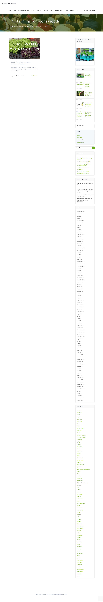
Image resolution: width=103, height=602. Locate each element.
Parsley (78, 512)
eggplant (79, 444)
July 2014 (79, 268)
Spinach (78, 558)
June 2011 (79, 318)
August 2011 (80, 314)
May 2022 (79, 218)
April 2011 (79, 320)
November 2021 (80, 220)
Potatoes (79, 530)
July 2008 (79, 391)
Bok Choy (79, 430)
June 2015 (79, 254)
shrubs (78, 555)
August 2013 (80, 282)
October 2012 (80, 289)
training (78, 567)
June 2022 (79, 216)
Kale (78, 487)
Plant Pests (79, 523)
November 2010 (80, 332)
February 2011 (80, 325)
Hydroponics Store (89, 10)
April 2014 (79, 273)
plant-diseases (80, 526)
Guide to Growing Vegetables (83, 469)
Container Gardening (81, 435)
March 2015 (79, 259)
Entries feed (79, 137)
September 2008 (80, 389)
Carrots (78, 432)
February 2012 (80, 300)
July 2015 (79, 252)
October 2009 (80, 361)
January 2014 (80, 275)
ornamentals (80, 508)
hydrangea (79, 478)
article (78, 414)
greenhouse (79, 467)
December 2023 (80, 211)
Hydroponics (80, 480)
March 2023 (79, 214)
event (78, 448)
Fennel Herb (79, 451)
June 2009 (79, 370)
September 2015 (80, 248)
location (79, 492)
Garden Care (80, 457)
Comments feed (80, 140)
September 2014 (80, 266)
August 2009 (80, 366)
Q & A (79, 10)
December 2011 (80, 304)
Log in (78, 135)
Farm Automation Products (21, 10)
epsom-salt (79, 446)
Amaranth (79, 412)
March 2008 (79, 395)
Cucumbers (79, 439)
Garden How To (80, 460)
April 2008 (79, 393)
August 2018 (80, 241)
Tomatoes (79, 564)
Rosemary (79, 542)
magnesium (79, 494)
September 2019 (80, 234)
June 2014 (79, 270)
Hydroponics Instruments (82, 482)
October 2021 (80, 223)
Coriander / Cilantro (81, 437)
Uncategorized (80, 569)
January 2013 (80, 286)
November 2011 (80, 307)
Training (39, 10)
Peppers (79, 514)
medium (79, 496)
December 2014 (80, 261)
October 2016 (80, 243)
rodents (78, 539)
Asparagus (79, 419)
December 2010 (80, 329)
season (78, 544)
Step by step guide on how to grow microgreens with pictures (85, 191)
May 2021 (79, 227)
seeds (78, 551)
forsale (78, 455)
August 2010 (80, 339)
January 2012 (80, 302)
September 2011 (80, 311)
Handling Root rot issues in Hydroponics (88, 104)
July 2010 (79, 341)
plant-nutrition (80, 528)
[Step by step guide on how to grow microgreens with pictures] (24, 48)
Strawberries (80, 560)
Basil (78, 423)
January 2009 (80, 379)
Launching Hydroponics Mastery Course (89, 75)
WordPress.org (80, 142)
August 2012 (80, 291)
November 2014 (80, 264)
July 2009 (79, 368)
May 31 (22, 76)
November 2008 (80, 384)
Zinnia (78, 576)
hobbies (79, 476)
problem (79, 532)
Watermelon (80, 571)
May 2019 (79, 236)
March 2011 (79, 323)
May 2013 (79, 284)
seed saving (79, 546)
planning (79, 521)
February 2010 (80, 352)
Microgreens (80, 498)
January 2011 (80, 327)
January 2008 (80, 400)
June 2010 (79, 343)
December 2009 (80, 357)
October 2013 (80, 277)
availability (79, 421)
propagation (79, 535)
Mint (78, 501)
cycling (78, 442)
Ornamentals (70, 10)
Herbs (78, 473)
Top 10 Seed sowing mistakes (88, 84)
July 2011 (79, 316)
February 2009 (80, 377)
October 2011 (80, 309)
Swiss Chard (79, 562)
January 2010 (80, 354)
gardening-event (80, 464)
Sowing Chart (48, 10)
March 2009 (79, 375)
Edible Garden (58, 10)
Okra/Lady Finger (81, 503)
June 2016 (79, 245)
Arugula (78, 417)
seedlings (79, 548)
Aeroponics (79, 410)
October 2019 (80, 232)
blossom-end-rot (81, 428)
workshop (79, 573)
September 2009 (80, 364)
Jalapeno (79, 485)
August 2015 (80, 250)
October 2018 (80, 239)
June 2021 (79, 225)
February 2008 (80, 398)
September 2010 (80, 336)
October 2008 (80, 386)
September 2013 (80, 279)
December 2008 (80, 382)
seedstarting (80, 553)
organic (78, 505)
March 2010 (79, 350)
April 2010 (79, 348)
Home (9, 10)
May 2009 (79, 373)
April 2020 (79, 229)
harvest (78, 471)
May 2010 (79, 345)
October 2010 (80, 334)
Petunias (79, 519)
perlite (78, 517)
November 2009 (80, 359)
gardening (79, 462)
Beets (78, 426)
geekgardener (15, 76)
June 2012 (79, 295)
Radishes (79, 537)
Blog (33, 10)
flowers (78, 453)
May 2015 (79, 257)
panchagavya (80, 510)
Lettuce (78, 489)
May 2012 (79, 298)
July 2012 (79, 293)
